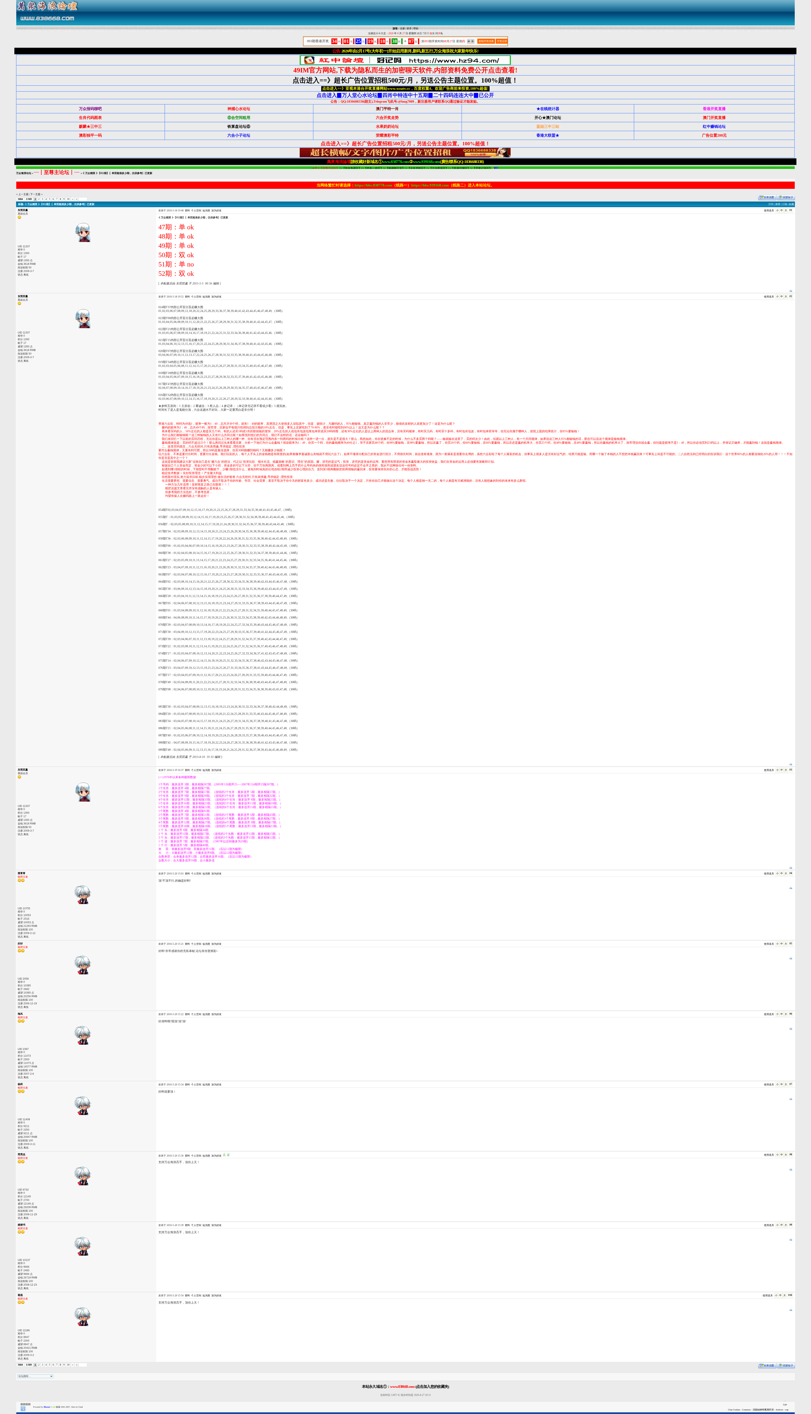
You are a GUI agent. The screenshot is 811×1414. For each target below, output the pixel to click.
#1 (790, 210)
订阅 (784, 204)
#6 (790, 1013)
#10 (790, 1295)
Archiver (779, 1410)
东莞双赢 (23, 210)
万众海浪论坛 (23, 173)
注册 (402, 28)
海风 (20, 1013)
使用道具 (769, 210)
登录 (409, 28)
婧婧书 (21, 1224)
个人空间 (196, 210)
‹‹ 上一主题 (22, 194)
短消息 (206, 210)
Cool (81, 1407)
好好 (20, 943)
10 (68, 199)
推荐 (777, 204)
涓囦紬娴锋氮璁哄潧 (763, 1409)
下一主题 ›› (36, 194)
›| (76, 199)
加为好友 (216, 210)
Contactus (746, 1410)
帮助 (415, 28)
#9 (790, 1224)
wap (786, 1410)
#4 (790, 873)
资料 (187, 210)
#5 (790, 943)
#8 (790, 1154)
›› (72, 199)
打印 (771, 204)
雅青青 (21, 873)
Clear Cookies (734, 1410)
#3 (790, 769)
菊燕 (20, 1295)
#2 (790, 296)
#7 (790, 1084)
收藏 (791, 204)
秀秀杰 (21, 1154)
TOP (785, 1405)
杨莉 (20, 1084)
